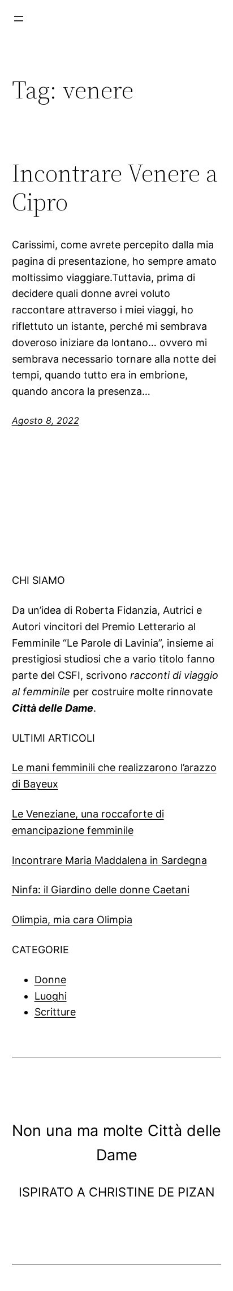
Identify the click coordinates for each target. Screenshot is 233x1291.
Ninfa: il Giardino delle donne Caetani (100, 890)
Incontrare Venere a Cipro (115, 187)
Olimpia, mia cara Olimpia (72, 920)
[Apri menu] (18, 18)
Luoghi (50, 996)
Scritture (55, 1012)
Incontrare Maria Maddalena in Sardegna (109, 860)
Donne (50, 980)
